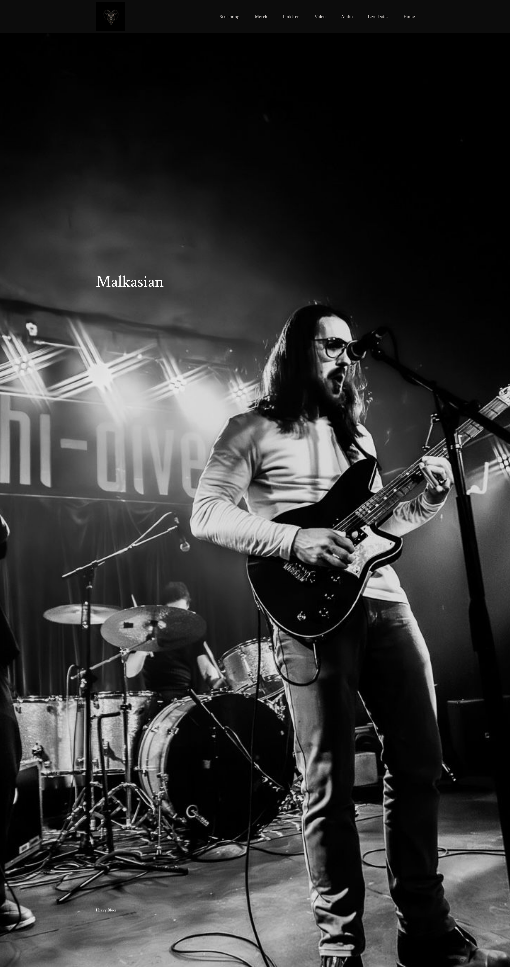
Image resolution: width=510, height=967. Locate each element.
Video (320, 17)
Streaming (229, 17)
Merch (261, 17)
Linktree (291, 17)
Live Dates (378, 17)
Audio (347, 17)
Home (409, 17)
